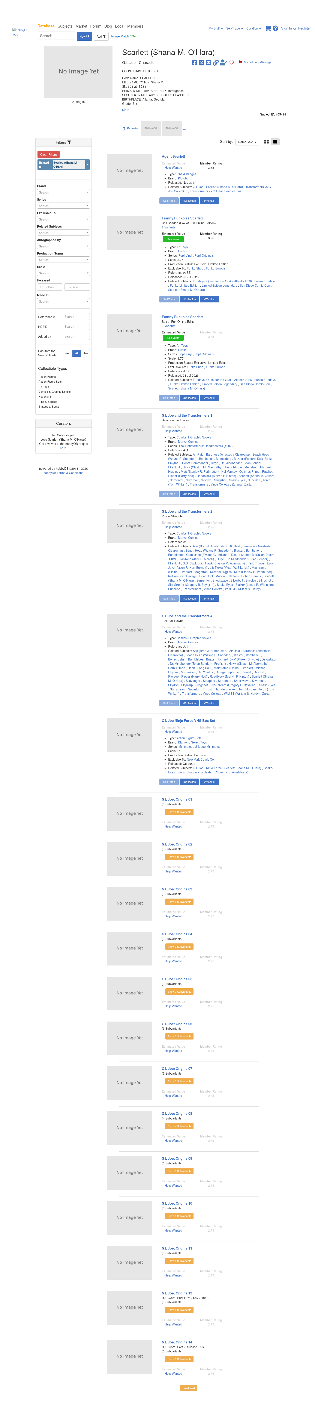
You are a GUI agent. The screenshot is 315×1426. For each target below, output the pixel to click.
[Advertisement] (158, 10)
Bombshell (206, 458)
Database (46, 26)
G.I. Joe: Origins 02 (177, 844)
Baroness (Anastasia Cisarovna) (228, 454)
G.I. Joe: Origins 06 (177, 1023)
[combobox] (63, 192)
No (86, 353)
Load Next (189, 1388)
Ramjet (246, 672)
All (76, 353)
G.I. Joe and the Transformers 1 (187, 415)
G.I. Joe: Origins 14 (177, 1342)
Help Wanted (173, 167)
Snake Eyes (225, 584)
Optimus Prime (249, 471)
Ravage (191, 576)
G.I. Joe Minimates (207, 746)
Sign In (286, 28)
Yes (67, 353)
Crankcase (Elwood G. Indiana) (207, 554)
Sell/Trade (233, 28)
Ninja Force (214, 768)
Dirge (214, 463)
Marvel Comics (188, 441)
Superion (254, 480)
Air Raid (198, 454)
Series (41, 199)
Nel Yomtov (229, 471)
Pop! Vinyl (185, 255)
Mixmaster (188, 672)
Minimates (185, 746)
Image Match (123, 36)
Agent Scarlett (173, 156)
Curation (252, 28)
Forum (95, 26)
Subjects (65, 26)
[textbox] (63, 192)
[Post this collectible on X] (201, 62)
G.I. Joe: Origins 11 (177, 1248)
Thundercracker (225, 689)
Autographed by (49, 240)
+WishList (209, 200)
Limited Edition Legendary (219, 285)
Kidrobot (183, 178)
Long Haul (204, 668)
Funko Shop (195, 268)
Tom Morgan (247, 689)
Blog (108, 26)
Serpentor (176, 480)
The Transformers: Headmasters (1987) (205, 446)
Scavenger (193, 680)
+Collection (189, 200)
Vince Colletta (220, 484)
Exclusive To (46, 213)
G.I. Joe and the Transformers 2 (187, 511)
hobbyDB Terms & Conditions (63, 473)
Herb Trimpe (233, 467)
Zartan (248, 484)
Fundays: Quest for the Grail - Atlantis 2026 (222, 281)
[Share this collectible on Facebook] (194, 62)
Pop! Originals (204, 255)
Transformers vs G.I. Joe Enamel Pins (215, 191)
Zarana (237, 484)
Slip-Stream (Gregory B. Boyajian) (191, 584)
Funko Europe (215, 268)
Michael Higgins (221, 572)
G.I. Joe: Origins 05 (177, 978)
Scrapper (209, 680)
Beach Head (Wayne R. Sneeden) (208, 550)
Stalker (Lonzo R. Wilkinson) (255, 584)
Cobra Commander (195, 463)
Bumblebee (223, 458)
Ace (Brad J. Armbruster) (210, 546)
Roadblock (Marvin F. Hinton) (216, 476)
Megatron (251, 467)
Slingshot (220, 480)
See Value (173, 239)
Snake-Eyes (237, 480)
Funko (182, 251)
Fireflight (174, 467)
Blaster (238, 550)
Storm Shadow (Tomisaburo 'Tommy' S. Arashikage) (212, 772)
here (63, 448)
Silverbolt (192, 480)
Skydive (206, 480)
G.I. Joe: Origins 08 (177, 1113)
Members (135, 26)
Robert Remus (251, 576)
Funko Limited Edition (184, 285)
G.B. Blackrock (192, 563)
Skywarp (187, 685)
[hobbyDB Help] (275, 27)
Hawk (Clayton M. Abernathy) (202, 467)
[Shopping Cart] (268, 27)
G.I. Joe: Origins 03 (177, 889)
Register (304, 28)
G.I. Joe (198, 187)
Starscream (178, 689)
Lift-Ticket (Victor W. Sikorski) (229, 567)
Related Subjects (49, 226)
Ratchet (267, 471)
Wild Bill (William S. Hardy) (243, 589)
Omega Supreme (227, 672)
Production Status (50, 253)
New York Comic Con (201, 759)
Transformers (199, 484)
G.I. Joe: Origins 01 (177, 799)
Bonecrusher (177, 659)
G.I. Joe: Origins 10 (177, 1203)
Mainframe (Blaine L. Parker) (233, 668)
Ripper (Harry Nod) (181, 476)
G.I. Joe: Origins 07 (177, 1068)
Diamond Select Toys (192, 742)
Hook (191, 668)
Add (100, 36)
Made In (43, 295)
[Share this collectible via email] (208, 62)
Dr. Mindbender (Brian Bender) (241, 463)
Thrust (207, 689)
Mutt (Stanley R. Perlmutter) (200, 471)
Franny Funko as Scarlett (182, 218)
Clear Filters (48, 154)
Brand (41, 186)
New (83, 36)
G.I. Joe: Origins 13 (177, 1293)
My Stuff (214, 28)
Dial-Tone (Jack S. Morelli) (196, 559)
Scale (41, 267)
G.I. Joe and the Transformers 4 (187, 615)
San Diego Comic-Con (255, 285)
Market (81, 26)
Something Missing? (258, 62)
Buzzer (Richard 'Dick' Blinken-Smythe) (232, 659)
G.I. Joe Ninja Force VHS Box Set (188, 720)
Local (119, 26)
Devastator (269, 659)
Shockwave (220, 580)
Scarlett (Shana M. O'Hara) (224, 187)
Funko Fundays (265, 281)
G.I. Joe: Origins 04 (177, 933)
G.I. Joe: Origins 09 (177, 1158)
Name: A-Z (246, 142)
